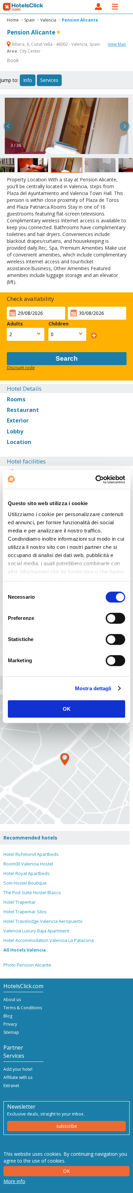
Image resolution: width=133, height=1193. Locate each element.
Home (13, 20)
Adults (15, 323)
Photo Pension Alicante (27, 965)
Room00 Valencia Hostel (28, 864)
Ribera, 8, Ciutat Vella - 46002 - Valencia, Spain (56, 44)
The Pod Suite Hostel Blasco (32, 892)
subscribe (66, 1126)
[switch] (115, 618)
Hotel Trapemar (19, 902)
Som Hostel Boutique (25, 883)
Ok (66, 1171)
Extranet (11, 1085)
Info (27, 80)
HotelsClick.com (23, 7)
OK (67, 709)
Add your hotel (17, 1069)
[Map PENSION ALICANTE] (65, 759)
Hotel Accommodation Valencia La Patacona (48, 940)
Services (49, 80)
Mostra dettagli (93, 688)
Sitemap (11, 1032)
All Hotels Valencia (24, 950)
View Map (117, 44)
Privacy (10, 1024)
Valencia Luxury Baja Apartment (36, 931)
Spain (29, 20)
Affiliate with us (17, 1077)
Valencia (48, 20)
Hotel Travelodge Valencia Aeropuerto (43, 921)
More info (14, 1181)
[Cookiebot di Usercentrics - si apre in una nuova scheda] (95, 479)
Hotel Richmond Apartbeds (31, 854)
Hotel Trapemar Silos (25, 911)
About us (12, 999)
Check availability (30, 299)
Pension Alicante (80, 20)
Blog (7, 1016)
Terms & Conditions (22, 1008)
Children (58, 323)
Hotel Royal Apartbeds (26, 873)
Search (67, 358)
